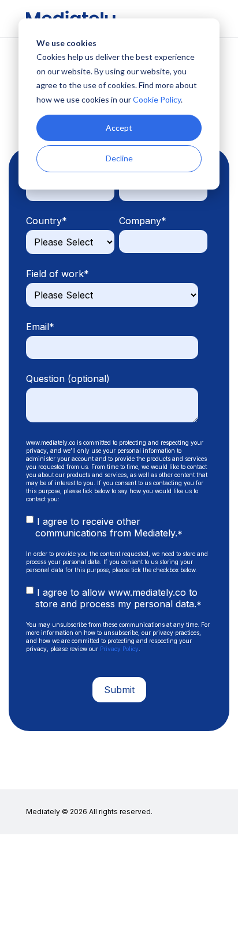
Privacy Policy (119, 648)
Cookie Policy (157, 99)
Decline (119, 158)
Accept (119, 128)
